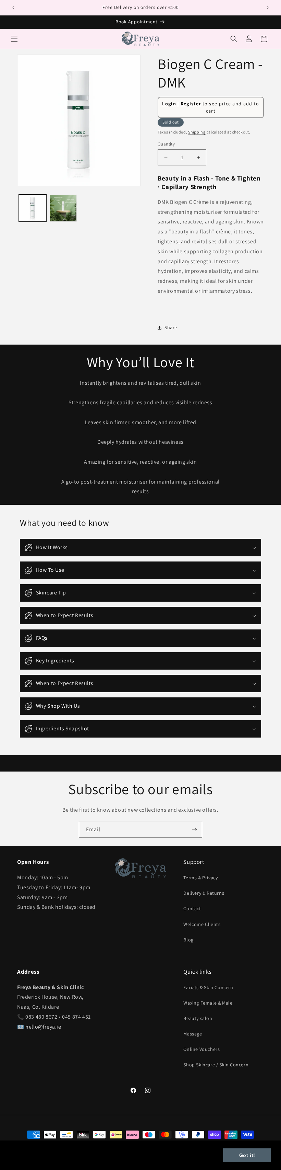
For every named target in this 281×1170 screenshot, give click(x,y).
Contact (192, 908)
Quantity (166, 144)
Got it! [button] (247, 1155)
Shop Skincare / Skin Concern (215, 1065)
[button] (14, 38)
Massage (192, 1034)
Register (191, 104)
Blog (188, 940)
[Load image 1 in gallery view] (32, 208)
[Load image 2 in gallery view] (63, 208)
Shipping (197, 132)
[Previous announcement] (13, 7)
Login (169, 104)
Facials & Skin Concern (208, 987)
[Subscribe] (194, 830)
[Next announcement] (267, 7)
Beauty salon (197, 1018)
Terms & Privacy (200, 877)
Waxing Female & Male (207, 1003)
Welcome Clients (201, 924)
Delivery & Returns (203, 893)
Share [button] (170, 327)
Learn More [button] (26, 1159)
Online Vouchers (201, 1049)
